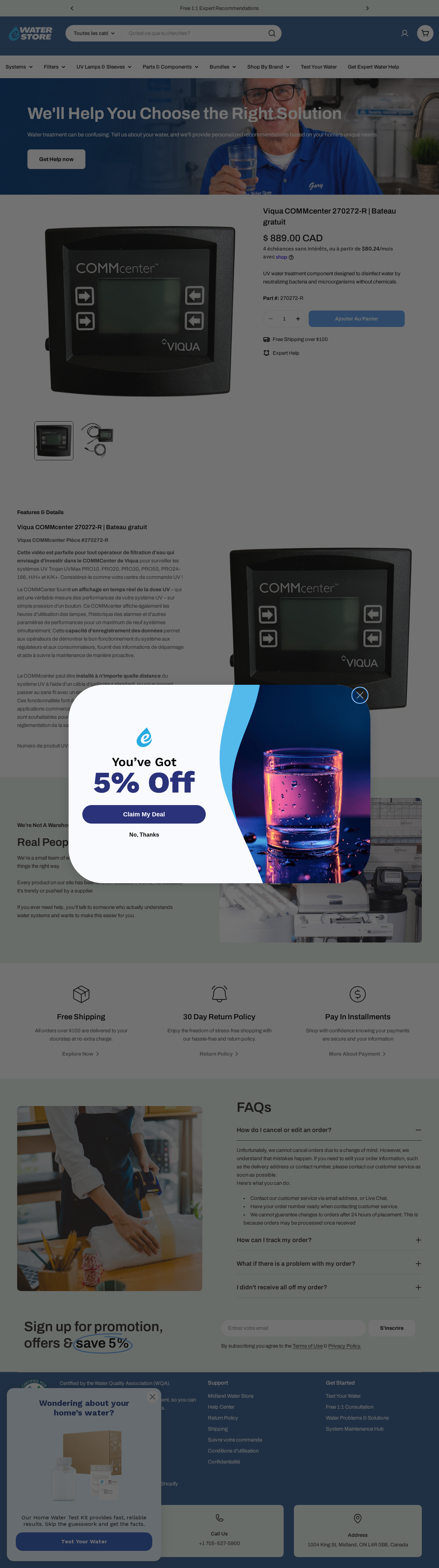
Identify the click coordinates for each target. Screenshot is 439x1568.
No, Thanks (144, 835)
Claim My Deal (144, 814)
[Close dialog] (360, 695)
